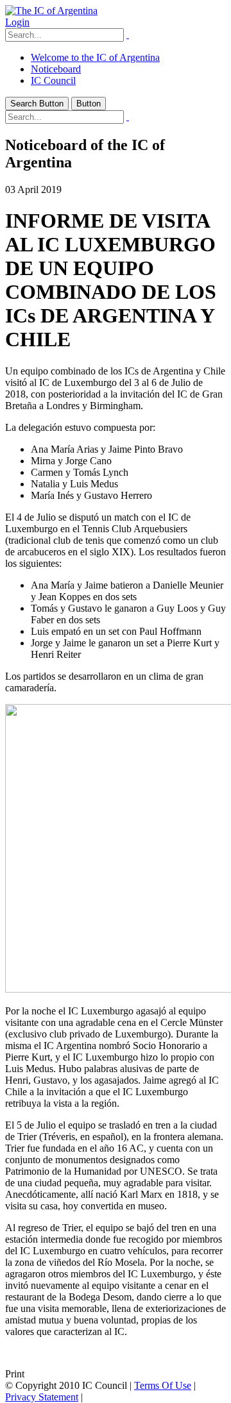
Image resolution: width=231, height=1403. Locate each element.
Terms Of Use (162, 1385)
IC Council (53, 80)
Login (17, 22)
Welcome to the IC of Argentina (95, 57)
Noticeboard (56, 68)
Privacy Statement (41, 1396)
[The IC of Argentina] (51, 10)
